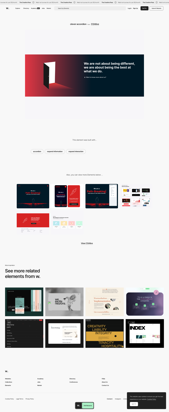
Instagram (118, 399)
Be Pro (144, 8)
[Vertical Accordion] (24, 302)
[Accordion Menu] (64, 302)
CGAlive (95, 24)
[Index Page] (145, 333)
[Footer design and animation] (33, 222)
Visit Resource (88, 405)
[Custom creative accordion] (104, 333)
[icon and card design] (67, 222)
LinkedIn (125, 399)
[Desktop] (33, 196)
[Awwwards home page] (78, 405)
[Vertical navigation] (101, 196)
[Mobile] (67, 196)
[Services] (145, 302)
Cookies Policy (9, 399)
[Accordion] (24, 333)
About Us (105, 382)
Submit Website (156, 8)
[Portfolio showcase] (136, 196)
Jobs (43, 8)
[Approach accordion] (104, 302)
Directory (26, 8)
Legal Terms (19, 399)
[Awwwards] (7, 8)
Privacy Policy (30, 399)
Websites (8, 379)
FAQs (103, 379)
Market (49, 8)
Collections (8, 382)
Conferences (74, 382)
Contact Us (105, 385)
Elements (8, 385)
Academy (35, 8)
